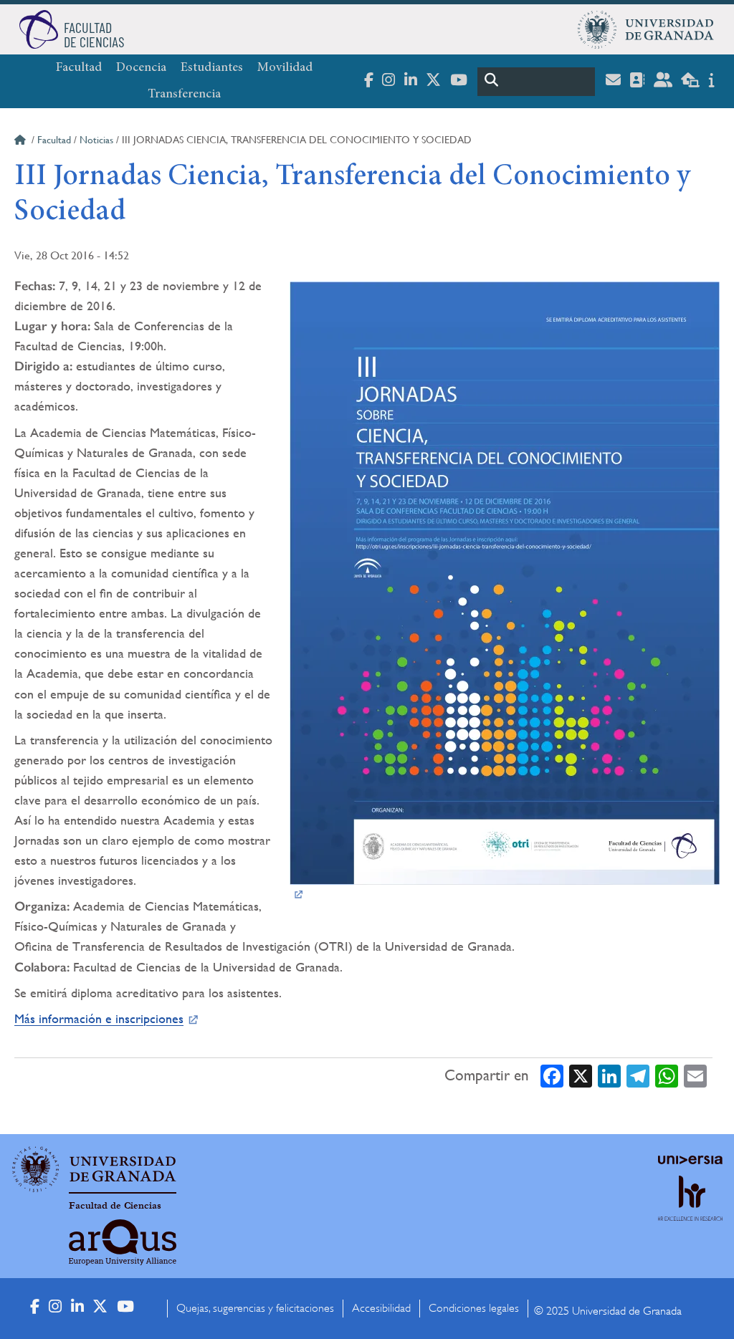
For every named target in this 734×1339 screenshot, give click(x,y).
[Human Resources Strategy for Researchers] (690, 1211)
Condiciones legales (474, 1308)
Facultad (79, 68)
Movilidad (285, 68)
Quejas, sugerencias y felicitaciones (255, 1308)
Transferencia (184, 94)
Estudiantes (212, 68)
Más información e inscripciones (99, 1018)
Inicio (21, 142)
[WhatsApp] (666, 1076)
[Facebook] (551, 1076)
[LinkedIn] (609, 1076)
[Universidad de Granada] (646, 29)
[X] (580, 1076)
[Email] (695, 1076)
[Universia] (690, 1160)
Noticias (96, 139)
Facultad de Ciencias (115, 1205)
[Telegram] (637, 1076)
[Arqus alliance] (122, 1242)
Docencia (141, 68)
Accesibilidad (381, 1308)
